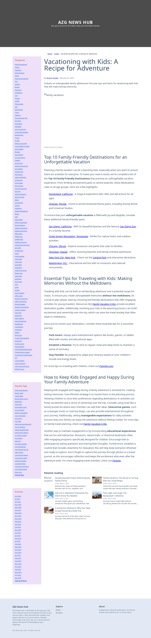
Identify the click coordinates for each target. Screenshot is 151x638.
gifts (16, 217)
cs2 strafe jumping (21, 469)
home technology (20, 321)
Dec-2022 (18, 553)
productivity (19, 180)
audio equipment (20, 177)
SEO (16, 107)
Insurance (18, 90)
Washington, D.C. (58, 263)
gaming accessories (21, 166)
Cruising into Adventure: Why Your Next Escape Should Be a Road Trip (72, 509)
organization (19, 327)
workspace (18, 268)
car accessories (20, 158)
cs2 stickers (19, 438)
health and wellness (21, 211)
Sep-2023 (18, 558)
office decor (19, 234)
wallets (17, 333)
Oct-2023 (18, 510)
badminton (18, 402)
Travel (56, 54)
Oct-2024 (18, 527)
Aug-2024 (18, 561)
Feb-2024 (18, 522)
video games (19, 452)
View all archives (21, 581)
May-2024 (18, 513)
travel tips (18, 313)
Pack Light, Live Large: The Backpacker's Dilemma (114, 494)
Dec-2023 (18, 505)
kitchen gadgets (20, 304)
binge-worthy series (21, 399)
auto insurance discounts (23, 424)
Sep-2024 (18, 547)
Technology (18, 93)
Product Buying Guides (22, 352)
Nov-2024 (18, 516)
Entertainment (19, 73)
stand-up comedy (20, 461)
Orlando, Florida (57, 203)
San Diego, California (60, 226)
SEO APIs (18, 121)
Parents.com (106, 366)
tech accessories (20, 129)
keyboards (18, 316)
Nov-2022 (18, 530)
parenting (18, 279)
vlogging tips (19, 251)
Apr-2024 (18, 496)
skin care (18, 441)
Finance (17, 98)
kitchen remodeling (21, 413)
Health (17, 101)
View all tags (19, 475)
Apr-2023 (18, 524)
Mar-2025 (18, 578)
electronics (18, 335)
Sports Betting (19, 347)
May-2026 (18, 572)
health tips (18, 208)
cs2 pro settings (20, 427)
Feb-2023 (18, 544)
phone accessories (21, 144)
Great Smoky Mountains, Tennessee (68, 236)
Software (18, 115)
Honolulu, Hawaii (58, 251)
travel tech (18, 330)
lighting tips (18, 237)
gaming (17, 206)
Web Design (19, 110)
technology (18, 124)
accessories (19, 163)
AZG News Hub (75, 22)
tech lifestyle (19, 155)
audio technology (20, 194)
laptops (17, 290)
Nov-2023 (18, 550)
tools (16, 285)
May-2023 (18, 507)
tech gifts (18, 248)
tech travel (18, 282)
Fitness (17, 67)
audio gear (18, 276)
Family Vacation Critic (104, 304)
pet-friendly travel (21, 407)
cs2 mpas (18, 421)
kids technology (20, 225)
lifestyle (17, 152)
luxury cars (18, 472)
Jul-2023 (17, 541)
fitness (17, 214)
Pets (16, 82)
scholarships (19, 396)
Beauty (17, 87)
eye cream (18, 419)
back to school (19, 197)
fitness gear (19, 273)
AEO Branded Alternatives (23, 350)
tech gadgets (19, 149)
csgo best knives (20, 464)
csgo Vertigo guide (21, 458)
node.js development (22, 430)
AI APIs (17, 141)
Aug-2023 (18, 539)
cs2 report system (21, 436)
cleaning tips (19, 172)
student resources (21, 242)
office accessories (21, 302)
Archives (59, 613)
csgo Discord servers (22, 467)
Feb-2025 (18, 570)
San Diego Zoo (128, 226)
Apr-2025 (18, 575)
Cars (16, 96)
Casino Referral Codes (22, 146)
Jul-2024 (17, 499)
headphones (19, 324)
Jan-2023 (18, 502)
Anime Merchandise (21, 132)
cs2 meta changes (21, 444)
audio (17, 287)
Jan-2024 (18, 555)
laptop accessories (21, 231)
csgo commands (20, 416)
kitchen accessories (21, 299)
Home (49, 54)
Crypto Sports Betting (22, 338)
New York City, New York (62, 257)
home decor (19, 175)
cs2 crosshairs (19, 410)
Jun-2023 (18, 536)
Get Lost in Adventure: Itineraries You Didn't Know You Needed (71, 494)
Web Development (21, 65)
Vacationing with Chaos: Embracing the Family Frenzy (72, 479)
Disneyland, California (61, 194)
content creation (20, 310)
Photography (19, 104)
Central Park (99, 257)
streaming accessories (22, 245)
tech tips (17, 192)
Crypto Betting (19, 361)
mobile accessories (21, 228)
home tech (18, 341)
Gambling (18, 127)
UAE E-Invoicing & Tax (22, 366)
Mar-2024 (18, 519)
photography (19, 135)
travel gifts (18, 259)
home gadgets (19, 293)
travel (17, 254)
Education (18, 70)
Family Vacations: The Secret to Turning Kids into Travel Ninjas (120, 479)
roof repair (18, 405)
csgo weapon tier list (21, 450)
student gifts (19, 239)
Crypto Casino (19, 344)
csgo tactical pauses (21, 455)
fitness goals (19, 393)
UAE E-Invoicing (20, 364)
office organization (21, 223)
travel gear (18, 262)
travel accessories (21, 189)
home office (19, 220)
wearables (18, 265)
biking (17, 200)
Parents (116, 460)
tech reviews (19, 186)
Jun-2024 (18, 533)
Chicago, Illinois (57, 246)
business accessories (22, 307)
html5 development (21, 390)
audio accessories (21, 271)
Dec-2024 (18, 567)
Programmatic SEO (21, 118)
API (16, 358)
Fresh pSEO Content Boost (23, 355)
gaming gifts (19, 203)
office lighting (19, 318)
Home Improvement (21, 79)
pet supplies (19, 169)
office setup (19, 296)
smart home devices (21, 433)
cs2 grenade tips (20, 447)
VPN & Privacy (19, 369)
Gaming (17, 84)
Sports (17, 76)
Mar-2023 (18, 564)
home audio (19, 183)
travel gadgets (19, 256)
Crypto (17, 138)
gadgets (17, 160)
